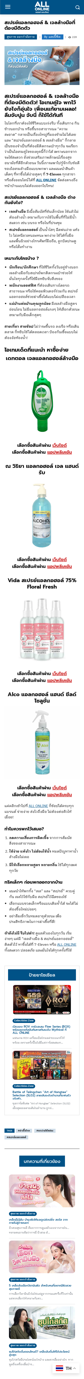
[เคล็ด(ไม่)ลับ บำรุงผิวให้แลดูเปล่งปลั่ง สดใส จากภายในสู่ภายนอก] (42, 1190)
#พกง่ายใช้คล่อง (45, 1131)
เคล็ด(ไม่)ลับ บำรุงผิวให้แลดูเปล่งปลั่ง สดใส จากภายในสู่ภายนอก (38, 1221)
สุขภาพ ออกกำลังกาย (21, 36)
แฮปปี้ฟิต (54, 36)
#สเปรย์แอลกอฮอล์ (16, 1137)
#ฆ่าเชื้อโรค (24, 1131)
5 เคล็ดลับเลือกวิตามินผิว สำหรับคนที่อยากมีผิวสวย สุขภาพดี (40, 1287)
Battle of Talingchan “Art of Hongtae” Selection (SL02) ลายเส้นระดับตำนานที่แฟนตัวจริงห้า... (42, 1095)
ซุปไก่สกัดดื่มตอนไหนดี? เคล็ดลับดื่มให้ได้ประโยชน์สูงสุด (39, 1353)
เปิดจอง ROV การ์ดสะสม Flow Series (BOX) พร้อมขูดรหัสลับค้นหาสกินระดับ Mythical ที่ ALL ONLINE (41, 1029)
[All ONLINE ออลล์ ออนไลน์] (42, 7)
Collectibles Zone (24, 1021)
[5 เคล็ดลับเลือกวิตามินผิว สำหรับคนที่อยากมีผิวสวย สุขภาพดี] (42, 1257)
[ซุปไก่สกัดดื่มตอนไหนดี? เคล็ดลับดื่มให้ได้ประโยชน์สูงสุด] (42, 1322)
